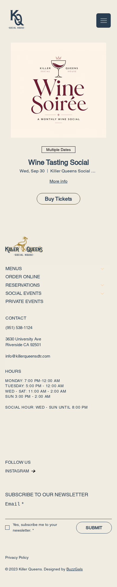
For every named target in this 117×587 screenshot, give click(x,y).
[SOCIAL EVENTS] (102, 293)
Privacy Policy (17, 557)
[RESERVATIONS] (102, 285)
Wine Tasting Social (58, 162)
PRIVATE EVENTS (24, 301)
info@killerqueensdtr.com (27, 356)
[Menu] (103, 20)
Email (14, 504)
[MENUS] (102, 269)
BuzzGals (74, 569)
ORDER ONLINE (22, 276)
